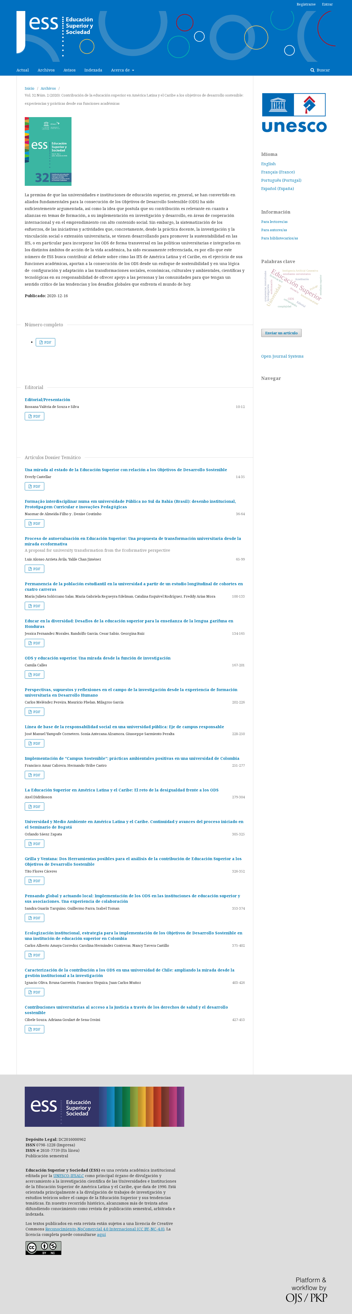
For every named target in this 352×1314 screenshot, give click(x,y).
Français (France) (278, 172)
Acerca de (121, 70)
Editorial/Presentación (47, 399)
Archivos (46, 70)
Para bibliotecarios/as (279, 238)
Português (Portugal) (281, 180)
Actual (22, 70)
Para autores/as (274, 229)
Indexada (93, 70)
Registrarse (306, 4)
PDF (47, 342)
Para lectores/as (274, 221)
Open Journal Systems (282, 356)
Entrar (327, 4)
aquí (101, 1234)
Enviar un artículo (281, 332)
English (268, 163)
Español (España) (277, 188)
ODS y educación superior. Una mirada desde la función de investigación (97, 658)
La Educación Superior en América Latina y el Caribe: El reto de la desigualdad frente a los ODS (122, 790)
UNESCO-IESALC (68, 1175)
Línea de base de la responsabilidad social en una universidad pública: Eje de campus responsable (124, 726)
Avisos (70, 70)
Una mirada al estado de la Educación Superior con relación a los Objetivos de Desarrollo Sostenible (126, 469)
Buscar (323, 70)
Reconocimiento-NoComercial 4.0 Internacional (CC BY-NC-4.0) (104, 1229)
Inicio (29, 88)
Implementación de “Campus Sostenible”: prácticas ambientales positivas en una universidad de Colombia (132, 758)
